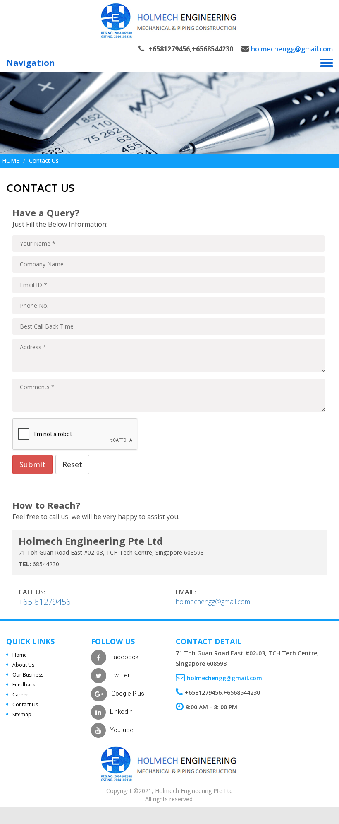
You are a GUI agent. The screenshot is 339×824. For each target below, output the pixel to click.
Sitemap (21, 714)
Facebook (124, 657)
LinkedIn (121, 711)
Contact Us (25, 704)
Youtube (122, 730)
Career (20, 694)
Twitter (120, 675)
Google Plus (127, 693)
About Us (23, 664)
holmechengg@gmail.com (292, 48)
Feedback (23, 684)
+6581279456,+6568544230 (190, 48)
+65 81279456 (45, 601)
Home (10, 160)
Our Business (27, 674)
